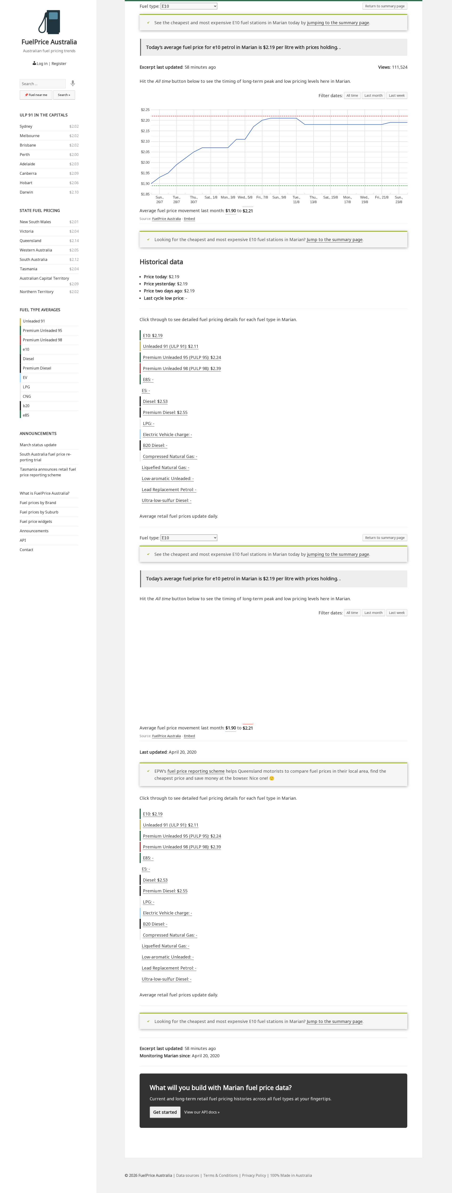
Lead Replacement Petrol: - (169, 489)
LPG (26, 387)
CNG (27, 396)
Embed (189, 218)
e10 (26, 349)
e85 (26, 415)
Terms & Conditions (220, 1175)
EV (25, 377)
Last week (397, 95)
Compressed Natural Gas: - (170, 456)
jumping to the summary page (338, 22)
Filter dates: (331, 95)
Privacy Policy (254, 1175)
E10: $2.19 (152, 335)
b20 (26, 405)
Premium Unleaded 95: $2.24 (182, 357)
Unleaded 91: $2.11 (170, 346)
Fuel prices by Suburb (39, 512)
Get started (165, 1112)
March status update (38, 444)
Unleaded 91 (34, 321)
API (23, 540)
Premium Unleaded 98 (42, 339)
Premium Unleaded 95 (42, 330)
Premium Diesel (37, 368)
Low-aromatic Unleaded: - (168, 478)
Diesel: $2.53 (155, 401)
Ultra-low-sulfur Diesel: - (166, 500)
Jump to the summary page (335, 239)
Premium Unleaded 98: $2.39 (182, 368)
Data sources (187, 1175)
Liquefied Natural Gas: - (165, 467)
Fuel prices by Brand (38, 502)
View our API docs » (202, 1112)
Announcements (38, 433)
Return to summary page (385, 6)
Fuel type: (150, 6)
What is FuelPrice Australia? (44, 493)
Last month (373, 95)
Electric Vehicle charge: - (167, 434)
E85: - (148, 379)
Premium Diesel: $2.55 (165, 412)
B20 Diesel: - (155, 445)
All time (352, 95)
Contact (26, 549)
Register (59, 63)
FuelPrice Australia (49, 41)
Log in (42, 63)
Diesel (28, 358)
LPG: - (148, 423)
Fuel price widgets (36, 521)
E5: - (146, 390)
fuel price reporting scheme (196, 771)
